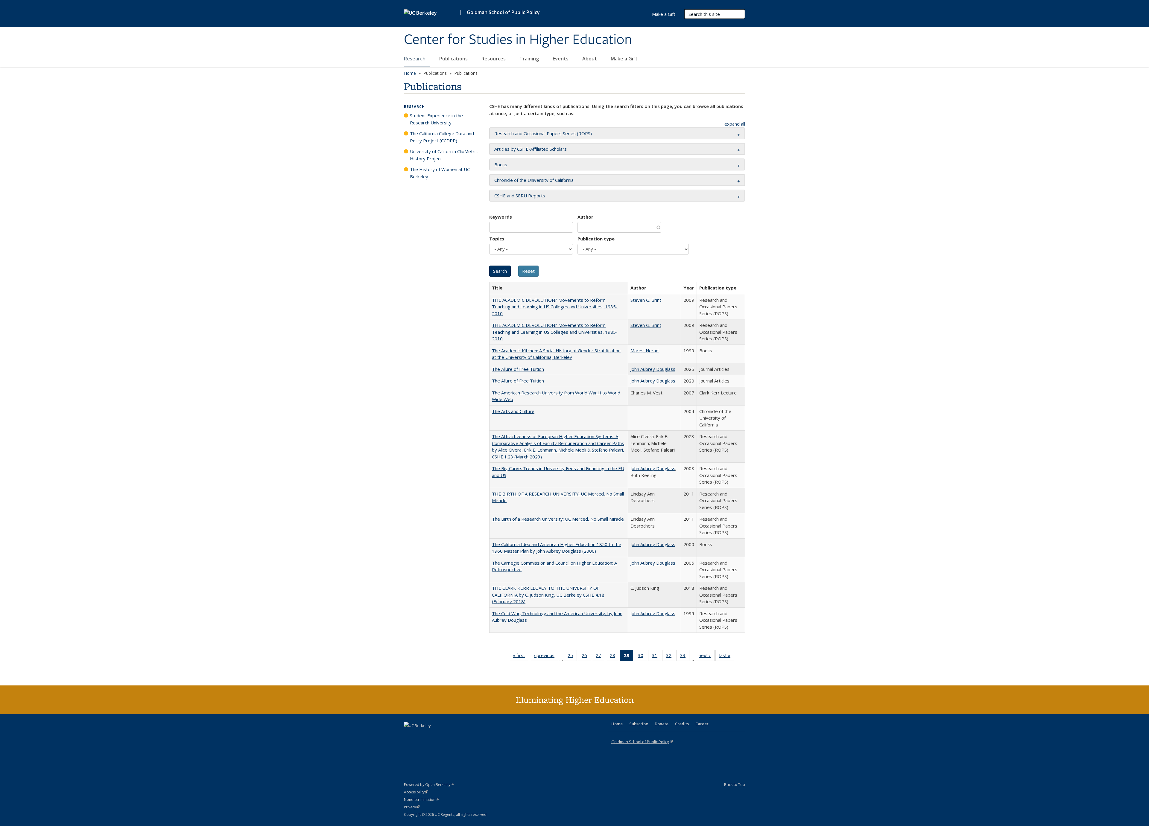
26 (586, 656)
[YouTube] (432, 735)
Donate (661, 723)
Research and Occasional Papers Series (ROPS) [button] (543, 133)
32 (670, 656)
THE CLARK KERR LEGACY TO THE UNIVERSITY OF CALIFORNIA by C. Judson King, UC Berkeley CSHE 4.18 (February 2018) (548, 594)
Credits (682, 723)
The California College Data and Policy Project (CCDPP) (442, 137)
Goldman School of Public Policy (503, 12)
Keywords (500, 217)
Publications (454, 58)
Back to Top (734, 784)
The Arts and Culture (513, 411)
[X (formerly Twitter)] (409, 735)
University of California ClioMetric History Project (444, 154)
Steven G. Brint (645, 300)
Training (529, 58)
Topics (496, 239)
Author (585, 217)
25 (572, 656)
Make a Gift (624, 58)
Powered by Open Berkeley (429, 784)
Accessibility (416, 792)
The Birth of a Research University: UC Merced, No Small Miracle (558, 519)
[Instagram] (444, 735)
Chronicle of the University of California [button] (534, 180)
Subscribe (638, 723)
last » (726, 656)
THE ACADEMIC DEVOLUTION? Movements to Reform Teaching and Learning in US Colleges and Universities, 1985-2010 (555, 306)
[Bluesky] (456, 735)
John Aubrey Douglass (652, 369)
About (590, 58)
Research (415, 58)
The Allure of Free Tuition (518, 369)
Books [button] (500, 164)
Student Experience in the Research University (436, 119)
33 (684, 656)
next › (707, 656)
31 (656, 656)
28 (614, 656)
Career (702, 723)
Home (410, 73)
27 (600, 656)
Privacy (412, 807)
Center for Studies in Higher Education (518, 40)
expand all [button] (734, 124)
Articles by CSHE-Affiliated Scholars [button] (530, 149)
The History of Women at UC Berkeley (440, 172)
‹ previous (546, 656)
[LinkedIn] (421, 735)
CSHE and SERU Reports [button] (519, 196)
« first (521, 656)
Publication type (596, 239)
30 (642, 656)
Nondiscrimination (421, 799)
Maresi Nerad (644, 350)
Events (561, 58)
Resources (494, 58)
